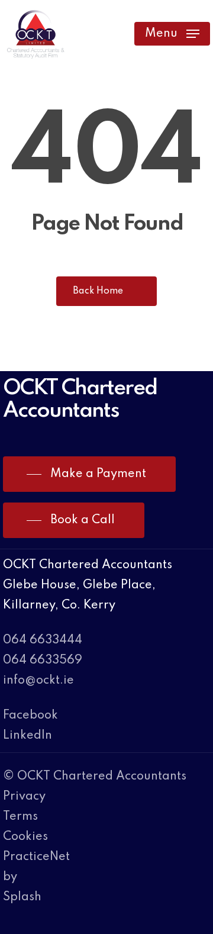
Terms (20, 817)
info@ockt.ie (38, 681)
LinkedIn (27, 736)
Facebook (30, 716)
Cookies (25, 837)
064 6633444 (42, 640)
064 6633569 (42, 660)
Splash (22, 897)
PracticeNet (36, 857)
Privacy (24, 797)
